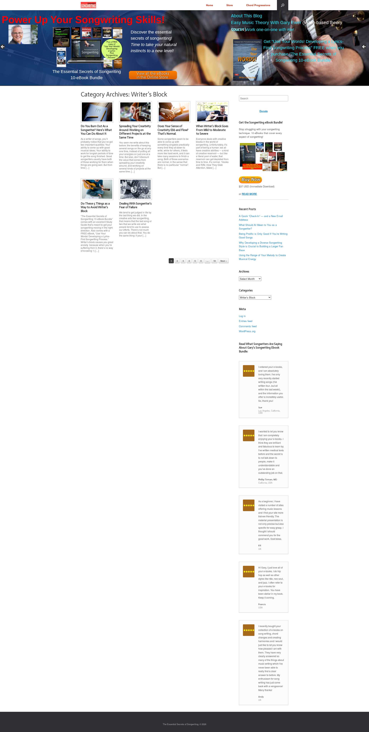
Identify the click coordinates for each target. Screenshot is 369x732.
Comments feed (248, 326)
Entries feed (245, 321)
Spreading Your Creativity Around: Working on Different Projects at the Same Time (135, 131)
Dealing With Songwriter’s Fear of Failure (135, 205)
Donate (263, 111)
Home (209, 5)
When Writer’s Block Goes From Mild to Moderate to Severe (212, 129)
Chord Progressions (258, 5)
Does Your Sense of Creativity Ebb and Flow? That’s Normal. (173, 129)
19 (214, 260)
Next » (223, 260)
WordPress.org (247, 331)
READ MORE (249, 194)
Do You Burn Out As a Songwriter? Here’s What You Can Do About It (96, 129)
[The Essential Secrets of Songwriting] (88, 5)
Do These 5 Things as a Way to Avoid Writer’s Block (95, 207)
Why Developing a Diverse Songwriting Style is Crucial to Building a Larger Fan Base (261, 246)
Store (229, 5)
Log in (242, 316)
